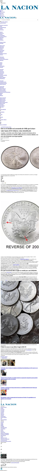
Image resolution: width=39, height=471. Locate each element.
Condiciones (13, 462)
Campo (1, 34)
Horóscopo (2, 72)
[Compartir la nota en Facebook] (1, 181)
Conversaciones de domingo (5, 92)
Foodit (2, 13)
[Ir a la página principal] (19, 9)
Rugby (1, 63)
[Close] (1, 400)
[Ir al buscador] (2, 5)
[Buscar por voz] (38, 20)
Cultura (1, 49)
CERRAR (1, 0)
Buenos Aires (2, 45)
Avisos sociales (2, 89)
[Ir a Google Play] (3, 455)
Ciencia (1, 52)
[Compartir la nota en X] (2, 181)
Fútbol (1, 62)
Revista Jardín (2, 103)
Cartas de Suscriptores (4, 59)
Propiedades (2, 35)
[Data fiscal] (1, 469)
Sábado (1, 93)
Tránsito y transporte (4, 25)
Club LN (2, 14)
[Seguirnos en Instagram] (1, 449)
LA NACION (3, 127)
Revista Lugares (3, 100)
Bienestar (1, 51)
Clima (1, 26)
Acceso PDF (2, 86)
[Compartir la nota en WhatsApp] (2, 178)
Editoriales (2, 57)
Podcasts (1, 76)
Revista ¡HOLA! (2, 98)
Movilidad (2, 37)
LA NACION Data (3, 27)
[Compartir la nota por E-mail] (3, 181)
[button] (19, 71)
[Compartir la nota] (1, 178)
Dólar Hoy (2, 33)
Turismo (1, 70)
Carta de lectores (3, 91)
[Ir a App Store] (3, 458)
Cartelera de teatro (3, 83)
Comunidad (2, 50)
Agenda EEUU (4, 357)
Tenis (1, 64)
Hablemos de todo (3, 53)
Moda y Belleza (2, 77)
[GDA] (3, 466)
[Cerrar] (16, 18)
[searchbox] (19, 19)
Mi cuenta (3, 16)
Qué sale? (1, 80)
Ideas (1, 94)
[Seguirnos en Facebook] (1, 443)
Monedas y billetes (4, 356)
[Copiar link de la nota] (1, 179)
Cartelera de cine (3, 81)
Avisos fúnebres (3, 88)
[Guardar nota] (1, 177)
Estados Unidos (3, 42)
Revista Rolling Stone (4, 102)
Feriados (1, 74)
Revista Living (2, 101)
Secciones (3, 12)
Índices (1, 38)
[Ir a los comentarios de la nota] (2, 177)
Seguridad (2, 46)
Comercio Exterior (3, 36)
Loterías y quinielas (3, 75)
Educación (2, 47)
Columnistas (2, 58)
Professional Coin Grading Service (12, 190)
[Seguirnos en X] (1, 446)
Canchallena (2, 66)
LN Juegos (2, 69)
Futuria (1, 32)
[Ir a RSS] (1, 452)
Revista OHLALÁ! (3, 97)
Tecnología (2, 71)
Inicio (2, 10)
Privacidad (17, 462)
